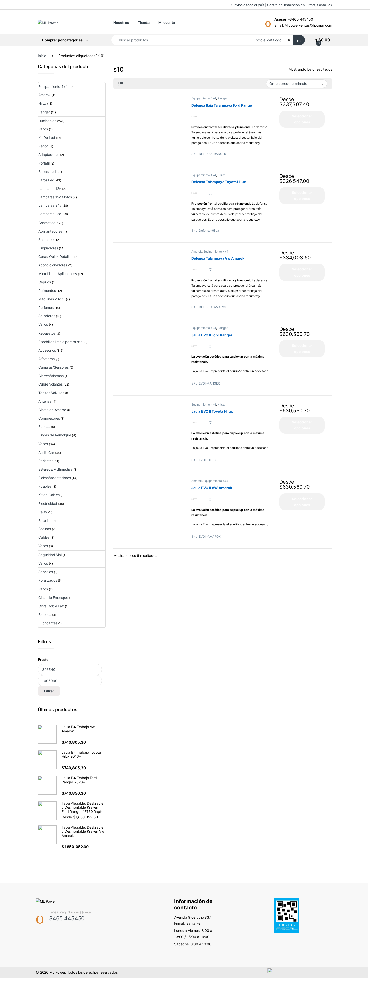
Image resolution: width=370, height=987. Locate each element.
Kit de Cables (49, 494)
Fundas (44, 426)
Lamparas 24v (49, 205)
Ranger (222, 98)
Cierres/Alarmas (51, 376)
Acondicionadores (52, 265)
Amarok (196, 251)
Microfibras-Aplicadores (57, 273)
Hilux (220, 175)
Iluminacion (47, 121)
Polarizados (47, 580)
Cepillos (44, 282)
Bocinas (44, 529)
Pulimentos (47, 290)
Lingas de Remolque (54, 435)
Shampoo (46, 239)
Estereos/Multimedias (55, 469)
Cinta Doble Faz (51, 606)
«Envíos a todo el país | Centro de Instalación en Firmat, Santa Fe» (281, 5)
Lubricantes (47, 623)
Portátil (44, 163)
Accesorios (47, 350)
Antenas (44, 401)
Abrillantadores (50, 231)
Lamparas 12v (49, 188)
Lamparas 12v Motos (55, 197)
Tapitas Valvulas (51, 393)
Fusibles (44, 486)
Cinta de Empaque (53, 597)
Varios (43, 129)
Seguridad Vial (50, 555)
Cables (43, 537)
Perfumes (46, 307)
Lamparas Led (49, 214)
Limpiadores (48, 248)
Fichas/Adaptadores (54, 478)
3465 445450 (67, 918)
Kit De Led (46, 137)
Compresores (49, 418)
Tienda (144, 22)
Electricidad (47, 503)
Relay (42, 512)
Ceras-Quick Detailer (55, 256)
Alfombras (46, 359)
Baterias (44, 520)
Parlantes (45, 461)
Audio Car (46, 452)
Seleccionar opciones (302, 119)
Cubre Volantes (50, 384)
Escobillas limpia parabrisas (60, 342)
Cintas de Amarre (52, 410)
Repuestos (46, 333)
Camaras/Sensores (53, 367)
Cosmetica (46, 223)
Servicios (45, 572)
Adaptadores (48, 154)
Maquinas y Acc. (51, 299)
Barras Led (47, 171)
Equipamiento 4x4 (203, 98)
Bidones (44, 614)
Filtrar (49, 691)
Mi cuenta (166, 22)
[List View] (120, 84)
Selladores (46, 316)
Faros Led (46, 180)
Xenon (43, 146)
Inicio (42, 55)
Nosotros (121, 22)
